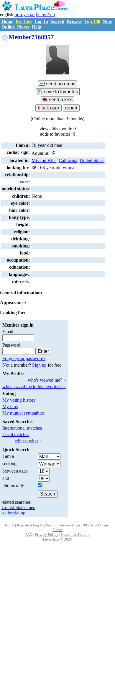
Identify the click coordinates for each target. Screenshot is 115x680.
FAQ (28, 534)
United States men (18, 507)
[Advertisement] (57, 617)
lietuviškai (45, 14)
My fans (10, 406)
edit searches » (28, 440)
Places (23, 26)
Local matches (15, 434)
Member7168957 (31, 37)
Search (57, 21)
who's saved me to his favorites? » (34, 386)
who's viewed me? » (47, 380)
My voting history (19, 400)
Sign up (39, 365)
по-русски (24, 14)
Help (36, 26)
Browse (74, 21)
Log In (41, 21)
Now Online (99, 525)
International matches (22, 427)
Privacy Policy (46, 534)
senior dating (13, 512)
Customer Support (75, 534)
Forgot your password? (23, 358)
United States (92, 160)
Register (24, 21)
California (68, 160)
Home (7, 21)
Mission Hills (44, 160)
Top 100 (92, 21)
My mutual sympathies (23, 412)
